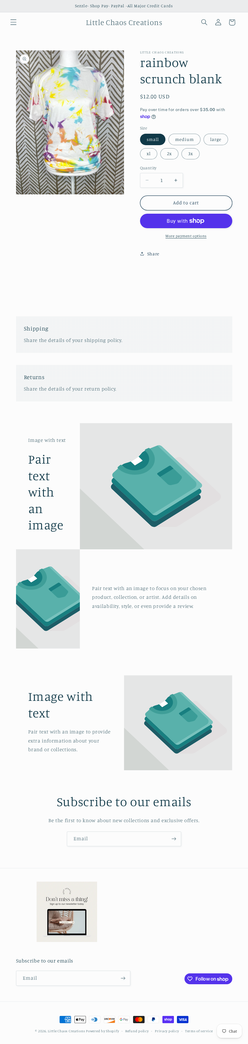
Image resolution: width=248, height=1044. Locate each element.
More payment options (186, 236)
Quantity (148, 167)
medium (184, 139)
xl (149, 153)
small (153, 139)
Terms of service (199, 1031)
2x (169, 153)
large (215, 139)
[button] (13, 22)
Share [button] (153, 253)
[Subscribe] (174, 839)
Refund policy (137, 1031)
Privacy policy (167, 1031)
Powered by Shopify (102, 1031)
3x (190, 153)
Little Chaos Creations (67, 1031)
